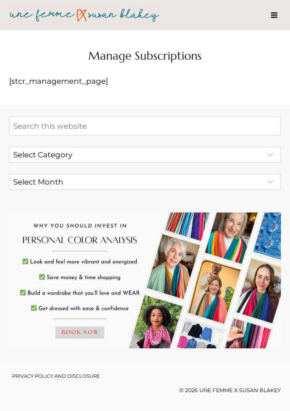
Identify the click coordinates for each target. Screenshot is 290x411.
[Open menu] (274, 15)
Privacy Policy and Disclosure (56, 376)
